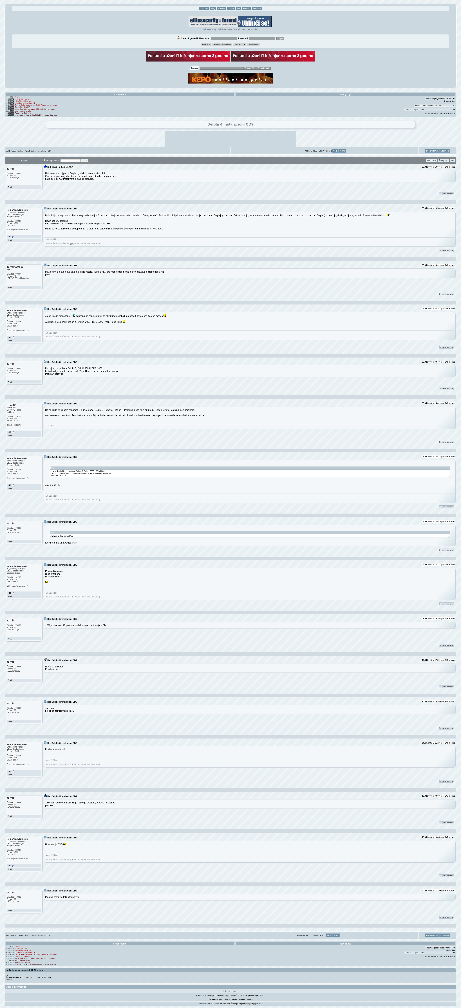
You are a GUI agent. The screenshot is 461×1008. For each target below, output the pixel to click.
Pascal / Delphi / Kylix (20, 151)
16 (437, 114)
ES (251, 1000)
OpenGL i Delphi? (22, 107)
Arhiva (242, 1000)
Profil (10, 187)
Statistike (257, 8)
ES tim (261, 995)
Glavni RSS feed (215, 1000)
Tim (238, 8)
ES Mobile (253, 29)
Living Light (35, 977)
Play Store (50, 426)
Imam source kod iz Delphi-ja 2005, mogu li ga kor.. (36, 115)
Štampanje (443, 160)
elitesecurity (209, 29)
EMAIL (237, 29)
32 (441, 114)
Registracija (206, 44)
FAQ (213, 8)
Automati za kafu (205, 1004)
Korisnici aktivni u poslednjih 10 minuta (24, 970)
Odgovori (444, 151)
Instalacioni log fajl (22, 99)
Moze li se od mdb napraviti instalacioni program (35, 109)
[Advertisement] (230, 139)
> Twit (342, 151)
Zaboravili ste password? (222, 44)
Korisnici (246, 8)
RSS (243, 29)
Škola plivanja (237, 1004)
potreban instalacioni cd (25, 103)
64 (444, 114)
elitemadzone (225, 29)
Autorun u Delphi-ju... (24, 113)
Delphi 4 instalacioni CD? (41, 151)
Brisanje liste (449, 101)
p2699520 (45, 977)
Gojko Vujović (231, 995)
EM (248, 1000)
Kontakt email (230, 991)
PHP (71, 243)
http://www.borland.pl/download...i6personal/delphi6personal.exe (77, 223)
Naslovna (204, 8)
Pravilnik (221, 8)
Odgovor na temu (446, 194)
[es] (7, 151)
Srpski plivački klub (222, 1004)
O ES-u (231, 8)
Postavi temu (432, 151)
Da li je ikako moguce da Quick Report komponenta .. (37, 105)
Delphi (17, 97)
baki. (27, 977)
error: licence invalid (23, 111)
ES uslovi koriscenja (205, 995)
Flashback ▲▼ (239, 44)
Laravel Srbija (51, 239)
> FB (335, 151)
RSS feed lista (231, 1000)
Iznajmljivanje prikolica (253, 1004)
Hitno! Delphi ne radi (23, 101)
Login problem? (253, 44)
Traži (84, 160)
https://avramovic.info (20, 230)
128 (447, 114)
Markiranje (431, 160)
